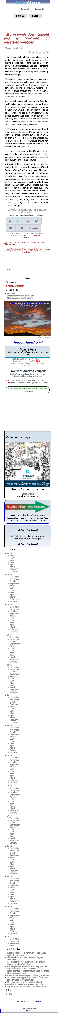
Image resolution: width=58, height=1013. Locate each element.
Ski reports (25, 9)
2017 (9, 816)
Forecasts (39, 9)
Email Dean (28, 493)
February (14, 569)
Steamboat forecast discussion (32, 242)
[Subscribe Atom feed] (19, 286)
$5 (18, 221)
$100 (21, 228)
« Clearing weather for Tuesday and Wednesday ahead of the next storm (27, 251)
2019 (9, 755)
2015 (9, 876)
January (13, 571)
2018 (9, 786)
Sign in (35, 15)
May (12, 562)
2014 (9, 906)
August (13, 555)
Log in (9, 994)
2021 (9, 695)
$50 (10, 228)
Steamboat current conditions (20, 298)
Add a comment (9, 244)
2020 (9, 725)
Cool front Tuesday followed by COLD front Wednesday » (28, 249)
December (14, 577)
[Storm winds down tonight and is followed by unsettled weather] (47, 52)
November (14, 579)
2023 (9, 635)
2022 (9, 665)
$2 (10, 221)
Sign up (20, 15)
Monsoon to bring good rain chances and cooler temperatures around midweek (28, 979)
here (37, 361)
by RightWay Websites (29, 1008)
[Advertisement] (28, 25)
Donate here (28, 352)
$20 (36, 221)
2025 (9, 574)
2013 (9, 937)
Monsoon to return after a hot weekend (24, 982)
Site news (11, 293)
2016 (9, 846)
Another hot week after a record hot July (25, 984)
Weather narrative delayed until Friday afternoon (28, 975)
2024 (9, 605)
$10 (27, 221)
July (12, 558)
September (15, 583)
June (12, 560)
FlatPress (38, 1001)
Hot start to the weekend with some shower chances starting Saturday (26, 963)
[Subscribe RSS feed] (10, 286)
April (12, 564)
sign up (37, 235)
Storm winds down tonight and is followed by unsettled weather (26, 38)
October (13, 581)
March (12, 567)
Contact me (13, 389)
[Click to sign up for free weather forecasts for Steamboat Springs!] (27, 318)
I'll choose (33, 228)
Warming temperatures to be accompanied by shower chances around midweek (27, 967)
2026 (9, 553)
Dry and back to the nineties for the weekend (26, 986)
